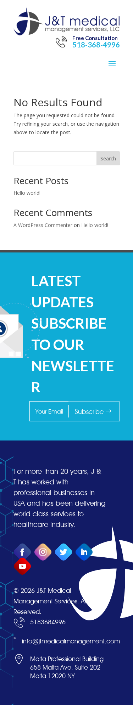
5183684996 (48, 622)
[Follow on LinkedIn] (84, 552)
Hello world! (26, 192)
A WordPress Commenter (42, 225)
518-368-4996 (96, 44)
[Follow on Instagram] (43, 552)
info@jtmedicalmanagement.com (71, 641)
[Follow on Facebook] (22, 552)
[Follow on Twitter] (63, 552)
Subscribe (89, 411)
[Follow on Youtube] (22, 566)
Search (108, 158)
